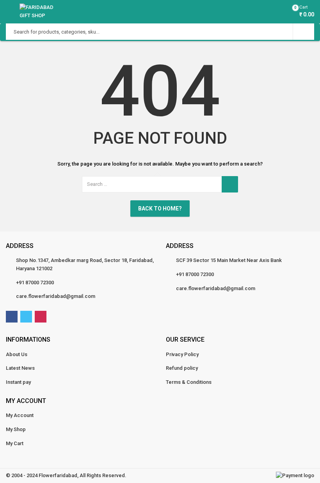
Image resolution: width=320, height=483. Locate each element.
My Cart (14, 443)
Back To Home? (160, 208)
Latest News (20, 368)
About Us (16, 354)
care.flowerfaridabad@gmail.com (55, 296)
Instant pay (18, 382)
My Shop (16, 429)
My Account (20, 415)
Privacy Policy (182, 354)
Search (303, 31)
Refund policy (182, 368)
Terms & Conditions (189, 382)
